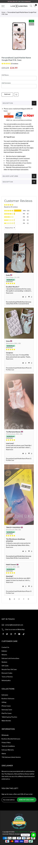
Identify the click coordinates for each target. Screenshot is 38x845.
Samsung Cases (7, 709)
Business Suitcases (8, 698)
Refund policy (6, 680)
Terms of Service (7, 677)
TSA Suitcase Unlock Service (11, 757)
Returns (4, 655)
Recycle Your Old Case (9, 669)
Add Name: (5, 75)
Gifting (4, 702)
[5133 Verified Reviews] (19, 829)
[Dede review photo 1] (19, 253)
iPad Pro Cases (7, 713)
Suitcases (5, 695)
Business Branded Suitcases (11, 739)
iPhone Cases (6, 706)
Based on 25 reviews (11, 207)
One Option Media (29, 834)
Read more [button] (9, 293)
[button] (6, 63)
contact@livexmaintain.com (14, 625)
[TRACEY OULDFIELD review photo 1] (19, 494)
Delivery (4, 651)
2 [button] (14, 599)
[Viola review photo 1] (19, 323)
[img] (19, 283)
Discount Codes (7, 673)
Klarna (4, 753)
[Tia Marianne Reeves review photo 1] (19, 401)
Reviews (4, 662)
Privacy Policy (6, 742)
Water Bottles (6, 720)
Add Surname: (6, 83)
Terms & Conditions (8, 746)
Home (3, 12)
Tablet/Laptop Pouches (9, 717)
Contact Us (5, 647)
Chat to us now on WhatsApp (15, 629)
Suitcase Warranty (8, 750)
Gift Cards (5, 666)
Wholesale (5, 735)
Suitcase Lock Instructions (10, 658)
